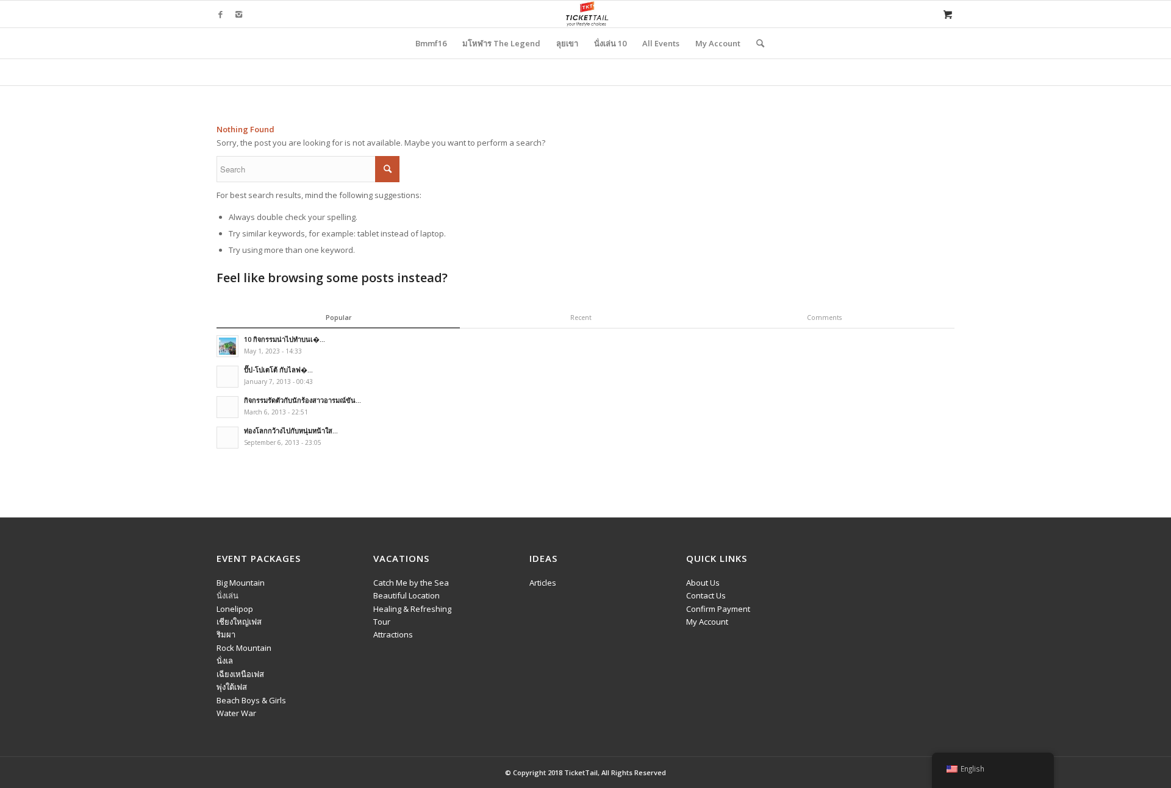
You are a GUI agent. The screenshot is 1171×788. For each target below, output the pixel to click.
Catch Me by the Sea (411, 582)
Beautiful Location (406, 595)
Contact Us (706, 595)
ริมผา (226, 634)
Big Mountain (241, 582)
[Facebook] (220, 14)
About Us (703, 582)
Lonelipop (235, 608)
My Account (707, 621)
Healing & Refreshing (412, 608)
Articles (542, 582)
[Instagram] (238, 14)
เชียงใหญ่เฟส (239, 621)
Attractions (393, 634)
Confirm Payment (718, 608)
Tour (381, 621)
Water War (236, 713)
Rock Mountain (244, 647)
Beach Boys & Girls (251, 700)
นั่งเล (225, 660)
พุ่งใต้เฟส (232, 686)
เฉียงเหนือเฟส (240, 674)
